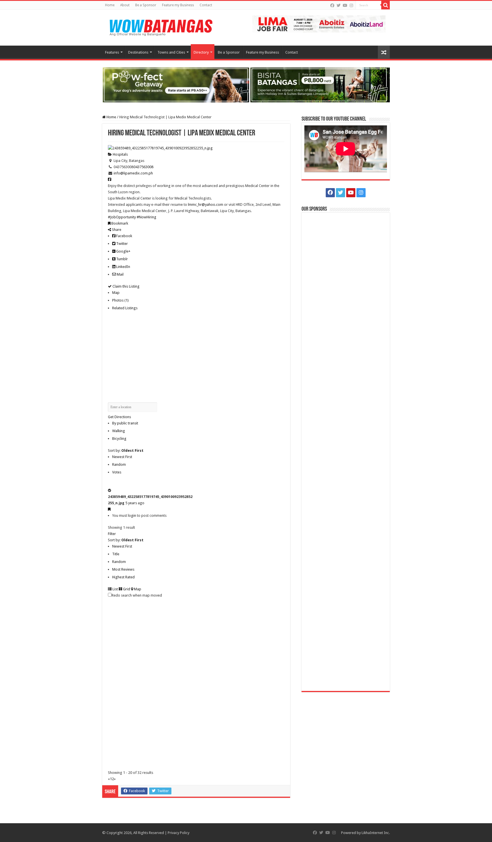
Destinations (138, 52)
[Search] (385, 5)
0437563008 (143, 167)
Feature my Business (178, 5)
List (115, 589)
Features (112, 52)
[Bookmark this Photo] (109, 509)
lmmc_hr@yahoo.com (205, 204)
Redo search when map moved (137, 595)
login (132, 515)
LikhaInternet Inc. (376, 833)
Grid (126, 589)
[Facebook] (332, 5)
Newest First (122, 457)
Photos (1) (120, 300)
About (125, 5)
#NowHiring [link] (146, 217)
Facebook (123, 236)
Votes (116, 472)
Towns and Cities (171, 52)
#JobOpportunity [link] (122, 217)
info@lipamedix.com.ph (133, 173)
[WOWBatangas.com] (160, 26)
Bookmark (119, 223)
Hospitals (120, 154)
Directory (201, 52)
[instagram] (351, 5)
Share (116, 229)
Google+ (122, 251)
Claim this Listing (126, 286)
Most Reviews (123, 569)
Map (116, 292)
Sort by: (126, 450)
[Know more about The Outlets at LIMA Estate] (319, 23)
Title (115, 554)
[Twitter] (338, 5)
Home (109, 5)
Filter (112, 534)
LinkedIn (122, 267)
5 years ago (134, 503)
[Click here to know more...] (246, 84)
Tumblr (121, 259)
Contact (206, 5)
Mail (120, 274)
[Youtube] (345, 5)
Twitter (121, 243)
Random (119, 464)
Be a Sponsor (145, 5)
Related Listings (125, 308)
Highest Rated (123, 577)
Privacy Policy (178, 833)
